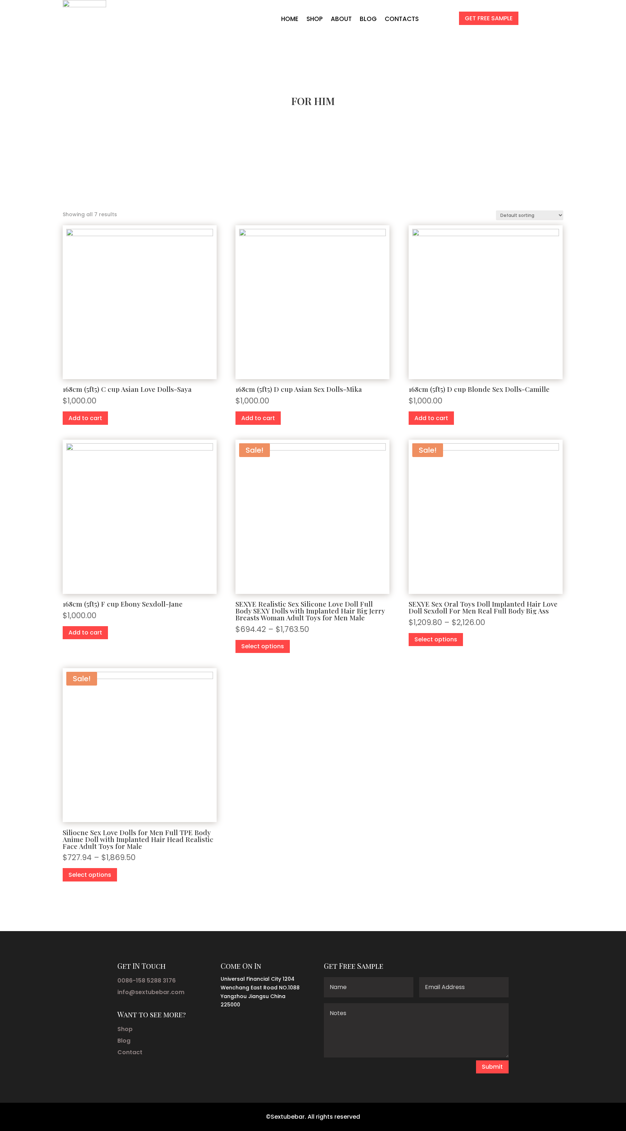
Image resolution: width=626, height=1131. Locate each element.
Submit (492, 1067)
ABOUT (341, 18)
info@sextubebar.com (150, 992)
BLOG (368, 18)
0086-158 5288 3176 (146, 980)
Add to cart (85, 418)
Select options (262, 646)
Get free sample (489, 18)
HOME (290, 18)
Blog (123, 1040)
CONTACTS (402, 18)
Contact (129, 1052)
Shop (125, 1029)
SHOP (314, 18)
